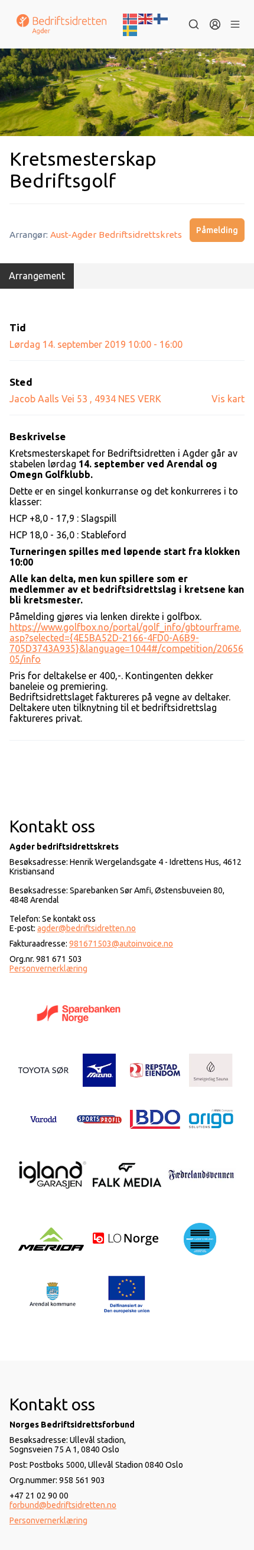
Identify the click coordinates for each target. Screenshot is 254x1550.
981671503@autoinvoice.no (121, 943)
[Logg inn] (215, 24)
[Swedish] (130, 29)
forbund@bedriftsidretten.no (62, 1505)
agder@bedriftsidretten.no (86, 928)
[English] (146, 17)
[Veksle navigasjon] (235, 24)
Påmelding (217, 230)
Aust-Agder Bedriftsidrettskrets (116, 235)
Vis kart (228, 398)
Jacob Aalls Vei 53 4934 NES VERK (85, 398)
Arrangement (37, 275)
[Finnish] (161, 17)
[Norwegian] (130, 17)
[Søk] (193, 24)
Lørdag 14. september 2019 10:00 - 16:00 (96, 344)
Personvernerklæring (48, 968)
